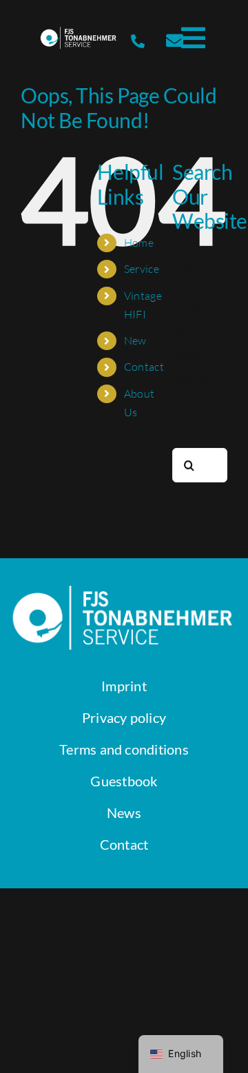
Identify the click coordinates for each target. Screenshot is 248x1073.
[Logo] (79, 33)
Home (139, 242)
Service (141, 269)
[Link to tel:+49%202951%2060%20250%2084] (138, 41)
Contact (144, 367)
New (135, 340)
